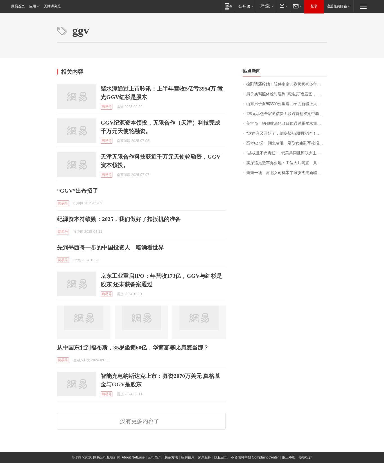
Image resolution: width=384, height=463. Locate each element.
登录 (314, 6)
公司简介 (154, 457)
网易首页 (18, 6)
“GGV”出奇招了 (77, 191)
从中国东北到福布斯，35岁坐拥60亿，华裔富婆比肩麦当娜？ (133, 347)
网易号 (106, 107)
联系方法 (171, 457)
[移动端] (228, 6)
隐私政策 (221, 457)
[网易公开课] (246, 6)
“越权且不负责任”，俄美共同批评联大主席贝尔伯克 (286, 153)
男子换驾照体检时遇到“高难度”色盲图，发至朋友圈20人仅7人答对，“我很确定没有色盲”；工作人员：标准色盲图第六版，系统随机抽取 (286, 94)
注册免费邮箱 (337, 6)
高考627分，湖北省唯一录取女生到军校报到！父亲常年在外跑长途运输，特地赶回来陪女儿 (286, 143)
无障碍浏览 (52, 6)
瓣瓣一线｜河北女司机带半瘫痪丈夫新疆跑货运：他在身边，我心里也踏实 (286, 173)
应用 (32, 6)
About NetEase (133, 457)
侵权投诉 (305, 457)
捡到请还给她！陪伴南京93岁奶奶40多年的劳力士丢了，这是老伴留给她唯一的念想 (286, 84)
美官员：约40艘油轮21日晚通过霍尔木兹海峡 (285, 123)
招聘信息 (188, 457)
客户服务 (204, 457)
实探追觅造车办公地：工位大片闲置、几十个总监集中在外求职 (286, 163)
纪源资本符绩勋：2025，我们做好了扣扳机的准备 (119, 219)
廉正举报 (288, 457)
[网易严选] (266, 6)
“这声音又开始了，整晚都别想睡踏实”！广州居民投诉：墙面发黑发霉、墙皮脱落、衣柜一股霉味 (286, 133)
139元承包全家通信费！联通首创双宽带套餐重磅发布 (286, 114)
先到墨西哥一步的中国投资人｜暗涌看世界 (110, 247)
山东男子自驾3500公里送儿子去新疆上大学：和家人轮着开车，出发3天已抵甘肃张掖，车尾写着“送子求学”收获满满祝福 (286, 104)
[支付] (283, 6)
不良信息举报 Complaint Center (255, 457)
